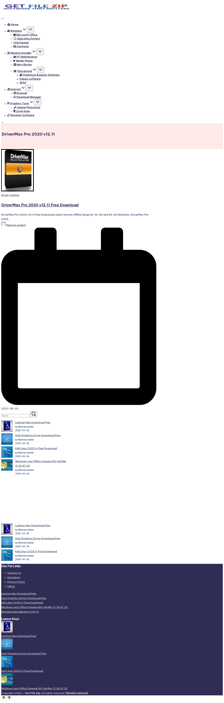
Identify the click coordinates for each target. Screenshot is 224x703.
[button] (33, 414)
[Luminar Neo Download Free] (7, 426)
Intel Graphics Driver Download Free (37, 435)
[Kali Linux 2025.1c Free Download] (7, 452)
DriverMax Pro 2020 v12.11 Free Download (40, 205)
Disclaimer (13, 577)
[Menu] (2, 18)
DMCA (11, 586)
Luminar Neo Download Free (32, 422)
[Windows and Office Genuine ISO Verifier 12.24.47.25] (7, 465)
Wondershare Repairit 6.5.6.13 (20, 612)
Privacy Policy (16, 582)
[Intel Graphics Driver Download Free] (7, 439)
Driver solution (10, 195)
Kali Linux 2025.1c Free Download (36, 448)
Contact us (14, 573)
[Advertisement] (34, 499)
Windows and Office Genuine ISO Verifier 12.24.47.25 (34, 607)
